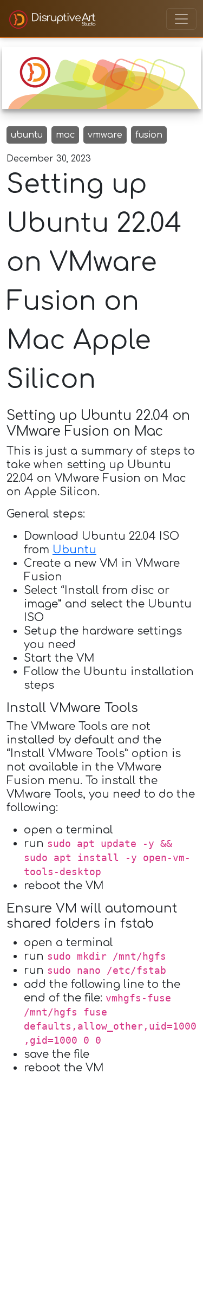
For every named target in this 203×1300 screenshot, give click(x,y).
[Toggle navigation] (181, 19)
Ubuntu (74, 550)
